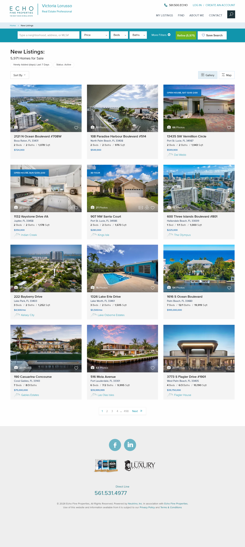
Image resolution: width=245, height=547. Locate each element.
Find (181, 15)
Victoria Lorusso (57, 5)
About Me (196, 15)
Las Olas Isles (106, 394)
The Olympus (182, 234)
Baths (136, 34)
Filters (159, 34)
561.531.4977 (111, 493)
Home (13, 25)
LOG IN (197, 5)
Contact (215, 15)
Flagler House (182, 394)
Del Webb (180, 154)
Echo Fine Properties (176, 503)
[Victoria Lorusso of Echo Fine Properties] (188, 5)
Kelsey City (27, 315)
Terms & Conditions (171, 507)
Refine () (186, 35)
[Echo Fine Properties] (23, 18)
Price (87, 34)
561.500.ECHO (178, 5)
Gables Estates (30, 394)
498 (126, 411)
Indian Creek (29, 234)
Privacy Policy (147, 507)
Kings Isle (103, 234)
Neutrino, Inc (135, 503)
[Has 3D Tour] (70, 207)
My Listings (164, 15)
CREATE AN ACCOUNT (220, 5)
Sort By (18, 75)
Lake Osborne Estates (111, 315)
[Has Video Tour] (141, 207)
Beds (117, 34)
